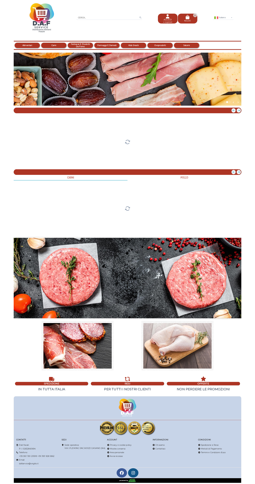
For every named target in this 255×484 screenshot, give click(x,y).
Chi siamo (160, 445)
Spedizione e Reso (210, 445)
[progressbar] (127, 141)
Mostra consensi (117, 449)
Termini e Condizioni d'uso (213, 452)
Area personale (117, 452)
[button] (233, 102)
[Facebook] (122, 473)
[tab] (225, 102)
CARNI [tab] (70, 177)
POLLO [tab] (184, 177)
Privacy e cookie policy (121, 445)
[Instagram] (133, 473)
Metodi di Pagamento (211, 449)
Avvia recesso (116, 456)
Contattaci (160, 449)
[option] (27, 45)
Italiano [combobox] (222, 17)
